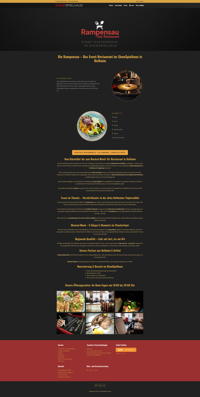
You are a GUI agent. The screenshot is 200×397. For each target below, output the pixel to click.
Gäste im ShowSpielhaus (94, 355)
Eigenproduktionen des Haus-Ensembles (99, 353)
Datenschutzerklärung (65, 359)
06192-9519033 (65, 377)
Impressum (61, 361)
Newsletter (61, 357)
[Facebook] (96, 385)
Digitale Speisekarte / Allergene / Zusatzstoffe (99, 152)
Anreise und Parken (64, 351)
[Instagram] (100, 385)
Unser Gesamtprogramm (94, 351)
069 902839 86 (129, 350)
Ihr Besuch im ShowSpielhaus (66, 349)
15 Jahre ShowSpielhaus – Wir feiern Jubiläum (66, 1)
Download (61, 355)
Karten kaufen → (140, 1)
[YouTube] (104, 385)
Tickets (60, 353)
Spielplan (89, 349)
